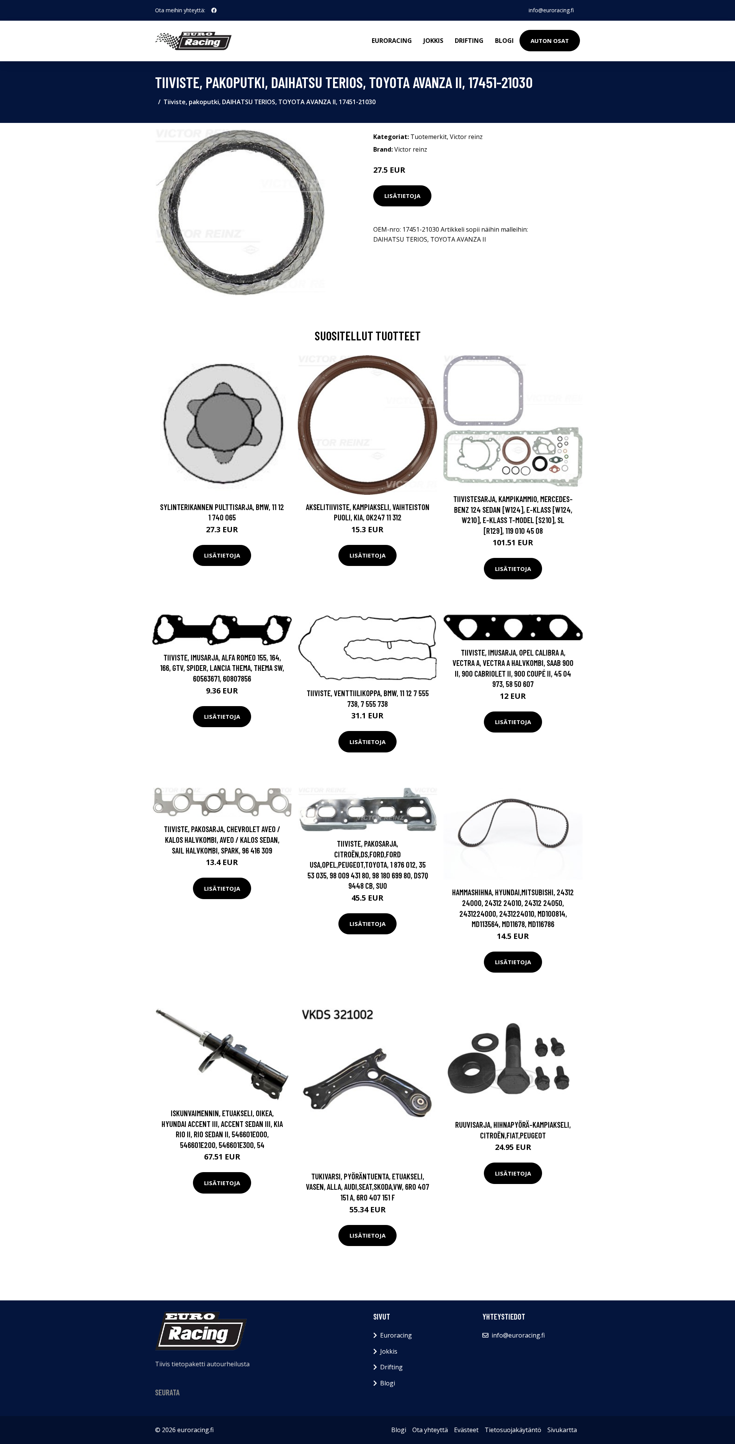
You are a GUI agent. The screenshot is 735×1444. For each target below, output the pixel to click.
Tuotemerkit (428, 136)
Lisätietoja (402, 196)
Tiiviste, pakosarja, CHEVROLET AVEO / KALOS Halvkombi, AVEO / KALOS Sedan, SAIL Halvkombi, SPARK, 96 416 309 (222, 839)
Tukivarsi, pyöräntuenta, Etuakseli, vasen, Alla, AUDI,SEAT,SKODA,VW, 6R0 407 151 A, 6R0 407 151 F (367, 1186)
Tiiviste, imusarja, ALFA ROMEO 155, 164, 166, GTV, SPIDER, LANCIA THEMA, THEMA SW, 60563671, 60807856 (222, 667)
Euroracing (392, 40)
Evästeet (466, 1430)
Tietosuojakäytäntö (513, 1430)
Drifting (469, 40)
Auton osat (550, 40)
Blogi (504, 40)
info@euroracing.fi (551, 10)
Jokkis (433, 40)
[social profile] (214, 10)
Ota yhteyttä (430, 1430)
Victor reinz (466, 136)
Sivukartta (562, 1430)
